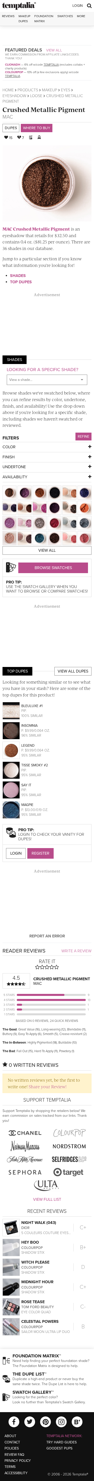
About (10, 1436)
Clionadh (12, 64)
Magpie (27, 805)
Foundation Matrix (43, 18)
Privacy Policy (18, 1461)
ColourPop (14, 72)
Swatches (65, 16)
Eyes (65, 90)
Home (8, 90)
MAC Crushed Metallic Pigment (36, 229)
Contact (12, 1442)
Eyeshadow (14, 95)
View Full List (47, 1199)
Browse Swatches (53, 567)
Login (77, 6)
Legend (28, 745)
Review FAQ (14, 1454)
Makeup (49, 90)
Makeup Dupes (24, 18)
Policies (12, 1448)
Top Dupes (21, 282)
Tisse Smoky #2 (34, 765)
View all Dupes (73, 671)
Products (28, 90)
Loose (36, 95)
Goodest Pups (59, 1448)
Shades (18, 275)
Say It (26, 785)
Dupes (11, 128)
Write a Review (76, 951)
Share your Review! (47, 1086)
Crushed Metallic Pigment (44, 109)
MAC (8, 117)
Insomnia (29, 725)
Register (40, 853)
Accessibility (16, 1473)
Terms (10, 1467)
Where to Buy (36, 128)
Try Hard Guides (61, 1442)
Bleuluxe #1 (32, 706)
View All (54, 50)
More (81, 16)
